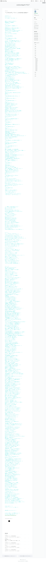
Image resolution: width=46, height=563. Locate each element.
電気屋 (12, 58)
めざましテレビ (11, 21)
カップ (13, 436)
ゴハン (6, 286)
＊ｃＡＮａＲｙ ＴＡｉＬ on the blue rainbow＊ (16, 12)
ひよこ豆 (13, 140)
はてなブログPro (36, 28)
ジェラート (16, 124)
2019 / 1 (36, 70)
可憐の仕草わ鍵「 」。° (37, 33)
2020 (35, 55)
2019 (35, 57)
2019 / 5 (36, 66)
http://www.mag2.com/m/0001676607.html (10, 515)
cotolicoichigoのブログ (23, 5)
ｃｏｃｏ (12, 510)
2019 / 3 (36, 68)
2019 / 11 (37, 59)
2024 (35, 48)
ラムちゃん (8, 106)
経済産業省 (11, 22)
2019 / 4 (36, 67)
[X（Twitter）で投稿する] (9, 521)
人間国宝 (6, 303)
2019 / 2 (36, 69)
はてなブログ (35, 23)
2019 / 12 (37, 58)
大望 (12, 313)
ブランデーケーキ (9, 414)
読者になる (44, 2)
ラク (6, 80)
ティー (19, 436)
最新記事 (35, 31)
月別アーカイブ (36, 42)
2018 (35, 72)
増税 (7, 22)
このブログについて (36, 15)
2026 (35, 44)
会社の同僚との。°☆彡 (8, 539)
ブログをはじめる (36, 25)
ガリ (12, 256)
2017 (35, 74)
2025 (35, 46)
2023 (35, 50)
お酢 (17, 149)
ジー (13, 353)
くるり (6, 300)
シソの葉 (11, 278)
